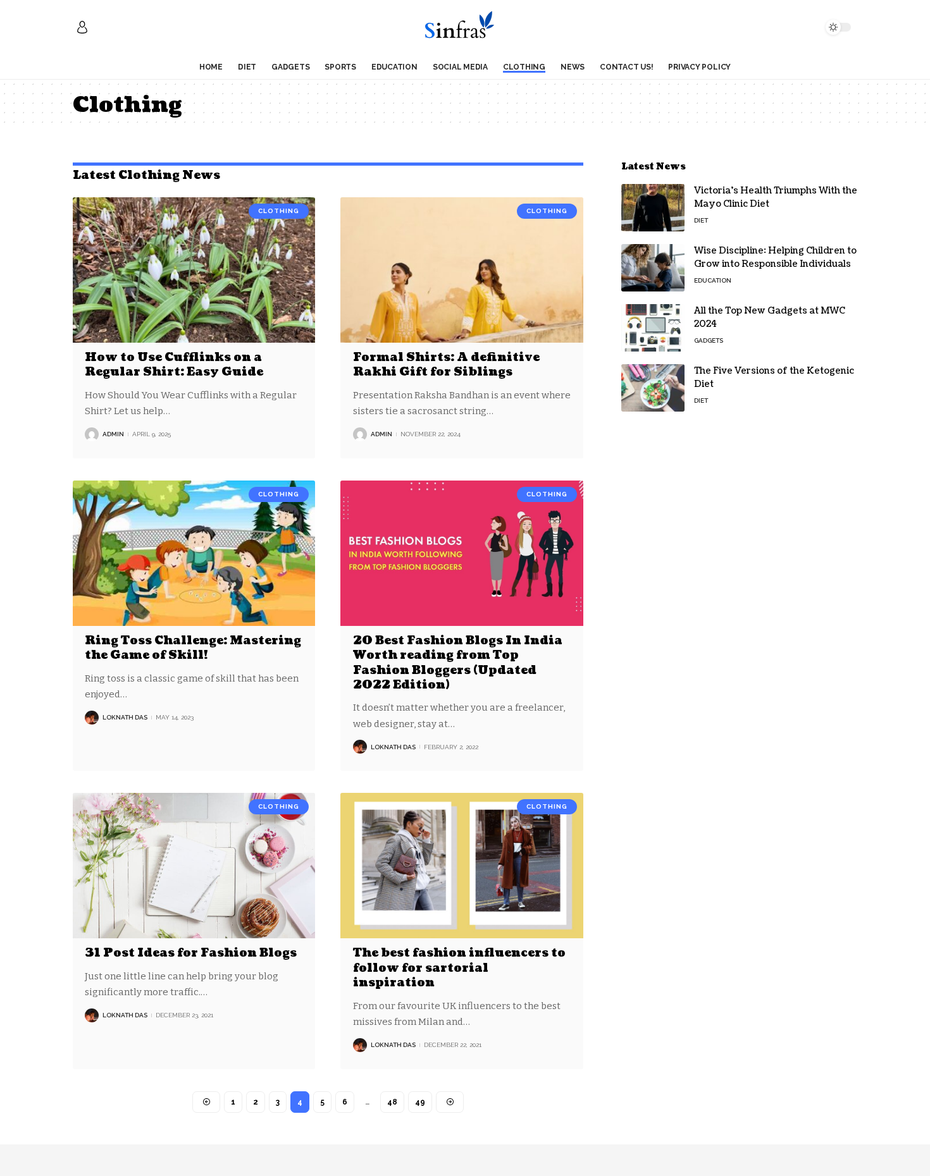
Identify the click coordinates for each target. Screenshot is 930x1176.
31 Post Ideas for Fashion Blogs (191, 953)
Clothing (278, 210)
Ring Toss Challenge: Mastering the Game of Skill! (193, 648)
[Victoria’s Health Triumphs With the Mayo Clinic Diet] (653, 207)
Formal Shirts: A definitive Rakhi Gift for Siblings (446, 365)
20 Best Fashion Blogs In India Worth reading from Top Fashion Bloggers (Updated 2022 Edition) (457, 663)
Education (712, 280)
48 (392, 1102)
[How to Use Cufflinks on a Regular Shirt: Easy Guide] (194, 270)
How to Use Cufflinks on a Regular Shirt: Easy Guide (174, 365)
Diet (701, 220)
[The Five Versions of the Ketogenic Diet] (653, 388)
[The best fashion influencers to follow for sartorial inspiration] (461, 865)
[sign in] (82, 27)
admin (113, 434)
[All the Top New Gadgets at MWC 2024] (653, 328)
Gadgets (708, 340)
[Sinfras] (464, 27)
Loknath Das (124, 717)
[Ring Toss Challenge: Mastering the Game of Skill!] (194, 553)
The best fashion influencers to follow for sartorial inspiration (459, 968)
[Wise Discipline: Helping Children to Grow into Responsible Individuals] (653, 267)
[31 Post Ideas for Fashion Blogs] (194, 865)
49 (420, 1102)
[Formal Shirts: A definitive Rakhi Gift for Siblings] (461, 270)
